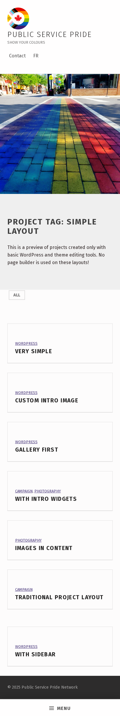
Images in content (44, 548)
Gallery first (37, 449)
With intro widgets (46, 499)
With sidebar (35, 654)
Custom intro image (47, 400)
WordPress (26, 343)
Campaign (24, 491)
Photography (47, 491)
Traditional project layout (59, 597)
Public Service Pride (49, 34)
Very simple (33, 351)
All (16, 295)
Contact (17, 56)
